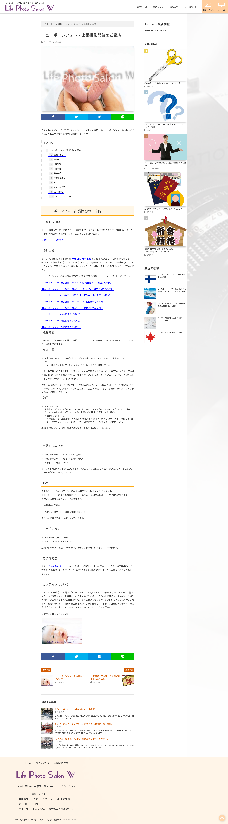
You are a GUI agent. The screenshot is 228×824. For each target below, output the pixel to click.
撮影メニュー (143, 7)
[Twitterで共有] (76, 117)
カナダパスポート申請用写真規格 (170, 332)
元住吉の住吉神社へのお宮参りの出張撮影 (75, 709)
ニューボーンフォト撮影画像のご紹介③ (61, 326)
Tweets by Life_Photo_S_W (155, 30)
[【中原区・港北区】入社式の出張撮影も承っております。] (47, 743)
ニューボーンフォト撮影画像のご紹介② (61, 320)
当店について (159, 7)
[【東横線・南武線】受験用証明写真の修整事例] (128, 680)
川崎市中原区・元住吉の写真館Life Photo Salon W (54, 819)
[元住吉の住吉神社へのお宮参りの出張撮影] (47, 714)
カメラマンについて (61, 196)
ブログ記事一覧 (189, 7)
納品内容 (55, 173)
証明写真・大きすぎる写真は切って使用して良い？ (164, 83)
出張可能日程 (57, 154)
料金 (54, 182)
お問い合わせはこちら (52, 240)
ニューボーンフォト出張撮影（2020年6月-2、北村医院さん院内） (73, 301)
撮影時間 (55, 164)
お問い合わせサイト (55, 566)
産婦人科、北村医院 (81, 258)
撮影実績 (174, 7)
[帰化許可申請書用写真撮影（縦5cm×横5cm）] (150, 323)
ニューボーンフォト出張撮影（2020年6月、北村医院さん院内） (72, 307)
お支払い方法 (57, 187)
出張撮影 (58, 42)
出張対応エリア (58, 178)
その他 (149, 130)
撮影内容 (55, 168)
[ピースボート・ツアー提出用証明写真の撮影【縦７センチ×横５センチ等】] (150, 293)
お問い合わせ (61, 762)
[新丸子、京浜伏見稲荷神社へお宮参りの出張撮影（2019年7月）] (47, 728)
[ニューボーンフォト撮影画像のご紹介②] (47, 680)
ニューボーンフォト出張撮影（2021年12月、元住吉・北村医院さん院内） (77, 282)
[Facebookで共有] (53, 117)
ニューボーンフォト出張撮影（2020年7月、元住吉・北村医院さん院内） (76, 295)
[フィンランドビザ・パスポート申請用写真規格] (150, 279)
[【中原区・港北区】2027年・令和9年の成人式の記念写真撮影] (150, 308)
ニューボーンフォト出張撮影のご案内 (63, 150)
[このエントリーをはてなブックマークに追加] (99, 117)
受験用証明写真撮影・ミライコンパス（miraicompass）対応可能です (159, 250)
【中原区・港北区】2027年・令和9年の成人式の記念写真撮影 (172, 304)
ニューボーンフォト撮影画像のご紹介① (61, 314)
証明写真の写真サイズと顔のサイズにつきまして (163, 208)
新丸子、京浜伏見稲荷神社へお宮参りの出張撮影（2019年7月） (85, 723)
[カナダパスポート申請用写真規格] (150, 337)
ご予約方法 (56, 191)
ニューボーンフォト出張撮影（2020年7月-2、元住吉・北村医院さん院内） (77, 288)
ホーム (27, 762)
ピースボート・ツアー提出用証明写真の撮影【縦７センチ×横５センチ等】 (172, 290)
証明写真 (150, 86)
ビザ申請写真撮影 (153, 168)
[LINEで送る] (122, 117)
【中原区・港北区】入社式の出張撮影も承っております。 (82, 738)
